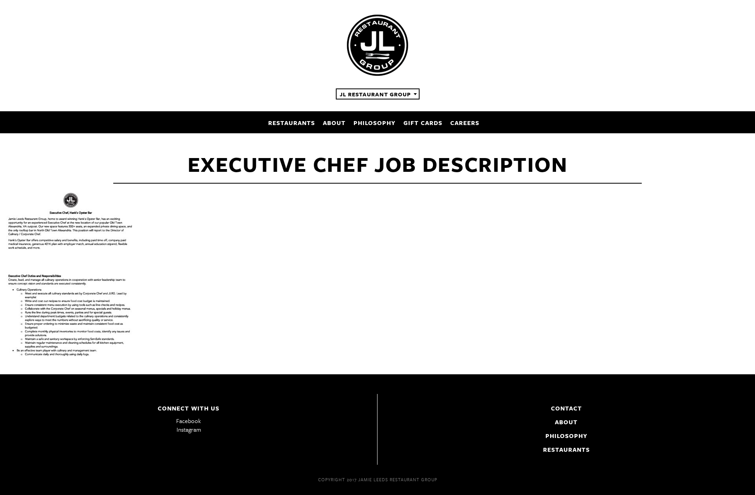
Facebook (188, 420)
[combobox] (378, 93)
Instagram (189, 429)
